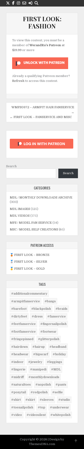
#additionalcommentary (29, 293)
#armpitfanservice (25, 301)
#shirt (16, 399)
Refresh (18, 81)
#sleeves (47, 399)
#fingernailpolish (53, 324)
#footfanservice (23, 331)
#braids (61, 308)
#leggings (54, 362)
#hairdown (19, 346)
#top (41, 407)
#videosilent (36, 415)
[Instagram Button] (18, 3)
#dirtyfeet (19, 316)
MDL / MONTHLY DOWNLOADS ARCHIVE (41, 197)
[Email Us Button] (24, 3)
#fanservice (56, 316)
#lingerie (18, 369)
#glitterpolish (48, 339)
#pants (61, 384)
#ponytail (18, 392)
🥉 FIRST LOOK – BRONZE (29, 255)
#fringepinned (22, 339)
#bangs (50, 301)
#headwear (19, 354)
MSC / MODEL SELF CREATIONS (34, 229)
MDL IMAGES (20, 209)
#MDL (56, 369)
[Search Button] (36, 3)
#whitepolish (60, 415)
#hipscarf (40, 354)
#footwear (48, 331)
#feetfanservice (23, 324)
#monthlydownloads (43, 377)
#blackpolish (41, 308)
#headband (57, 346)
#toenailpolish (22, 407)
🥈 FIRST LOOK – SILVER (28, 261)
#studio (64, 399)
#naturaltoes (21, 384)
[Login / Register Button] (30, 3)
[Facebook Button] (13, 3)
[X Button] (8, 3)
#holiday (59, 354)
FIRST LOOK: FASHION (42, 22)
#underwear (59, 407)
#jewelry (35, 362)
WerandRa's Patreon (45, 45)
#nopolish (43, 384)
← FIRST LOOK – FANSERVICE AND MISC (41, 117)
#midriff (17, 377)
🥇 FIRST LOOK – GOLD (27, 268)
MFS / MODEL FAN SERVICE (31, 222)
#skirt (30, 399)
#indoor (17, 362)
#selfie (57, 392)
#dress (37, 316)
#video (16, 415)
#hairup (38, 346)
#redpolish (39, 392)
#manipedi (38, 369)
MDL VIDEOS (20, 215)
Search (11, 166)
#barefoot (19, 308)
